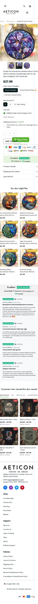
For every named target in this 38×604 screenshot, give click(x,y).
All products (10, 21)
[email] (16, 480)
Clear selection (8, 117)
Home (2, 21)
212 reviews (27, 291)
